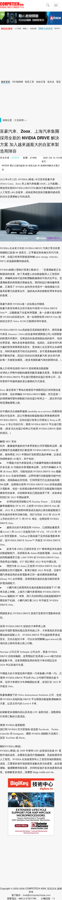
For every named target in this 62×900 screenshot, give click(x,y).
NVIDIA (15, 157)
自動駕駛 (33, 28)
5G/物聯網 (17, 81)
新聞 (21, 120)
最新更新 (5, 81)
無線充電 (40, 81)
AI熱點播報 (7, 28)
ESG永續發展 (46, 28)
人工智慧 (18, 28)
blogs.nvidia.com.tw (43, 772)
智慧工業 (29, 81)
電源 (58, 81)
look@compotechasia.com (37, 895)
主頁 (16, 120)
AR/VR (57, 28)
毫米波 (50, 81)
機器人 (25, 28)
